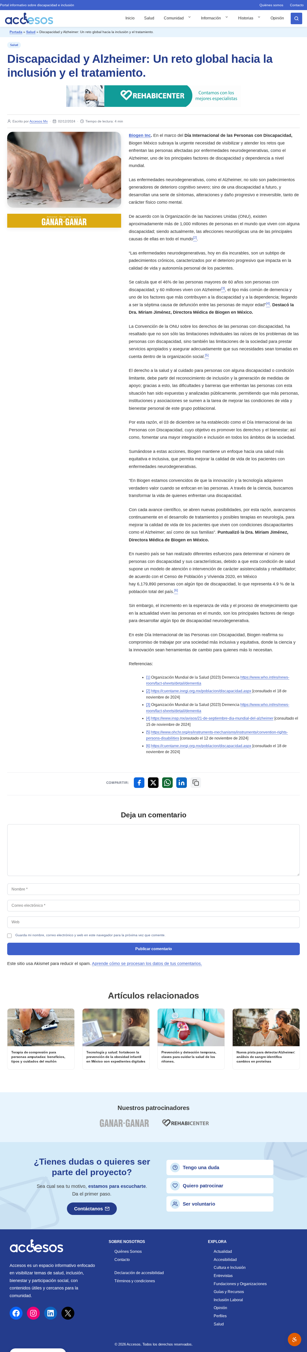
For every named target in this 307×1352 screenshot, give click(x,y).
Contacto (297, 5)
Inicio (130, 18)
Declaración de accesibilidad (139, 1273)
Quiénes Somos (128, 1251)
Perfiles (220, 1316)
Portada (16, 32)
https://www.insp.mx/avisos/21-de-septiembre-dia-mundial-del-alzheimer (212, 718)
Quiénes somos (271, 5)
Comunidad (174, 18)
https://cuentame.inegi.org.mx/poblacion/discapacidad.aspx (201, 691)
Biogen (140, 135)
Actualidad (223, 1251)
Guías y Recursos (229, 1292)
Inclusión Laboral (228, 1300)
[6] (148, 746)
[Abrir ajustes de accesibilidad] (294, 1339)
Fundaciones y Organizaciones (240, 1284)
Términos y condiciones (134, 1281)
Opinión (277, 18)
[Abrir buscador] (296, 18)
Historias (245, 18)
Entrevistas (223, 1276)
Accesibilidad (225, 1260)
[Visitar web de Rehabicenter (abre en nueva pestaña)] (185, 1126)
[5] (148, 732)
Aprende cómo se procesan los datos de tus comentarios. (147, 963)
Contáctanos (88, 1208)
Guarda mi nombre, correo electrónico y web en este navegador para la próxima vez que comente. (90, 935)
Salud (149, 18)
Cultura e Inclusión (230, 1267)
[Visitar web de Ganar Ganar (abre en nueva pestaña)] (124, 1126)
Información (211, 18)
